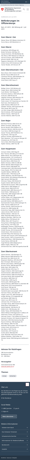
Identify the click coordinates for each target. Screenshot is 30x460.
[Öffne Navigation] (27, 9)
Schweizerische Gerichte (9, 436)
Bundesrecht (5, 445)
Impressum (9, 457)
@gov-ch (5, 411)
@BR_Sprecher (7, 408)
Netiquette (14, 457)
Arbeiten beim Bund (8, 427)
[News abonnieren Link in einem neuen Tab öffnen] (24, 2)
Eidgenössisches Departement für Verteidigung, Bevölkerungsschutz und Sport (13, 9)
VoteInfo (4, 449)
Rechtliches (3, 457)
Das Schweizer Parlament (9, 432)
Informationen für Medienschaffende (13, 440)
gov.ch (17, 408)
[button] (27, 384)
